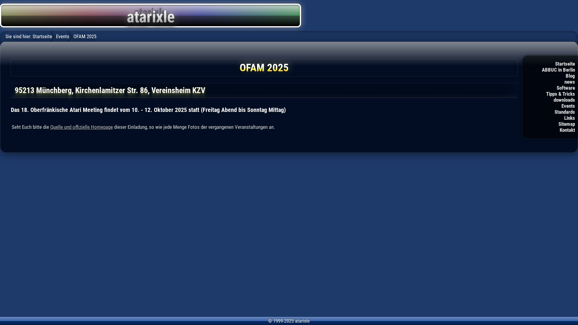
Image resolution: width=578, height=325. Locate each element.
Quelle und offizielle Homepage (81, 127)
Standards (565, 112)
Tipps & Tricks (560, 94)
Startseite (565, 64)
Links (569, 118)
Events (568, 106)
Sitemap (566, 124)
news (569, 82)
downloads (564, 100)
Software (566, 88)
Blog (570, 76)
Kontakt (567, 130)
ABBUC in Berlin (558, 70)
